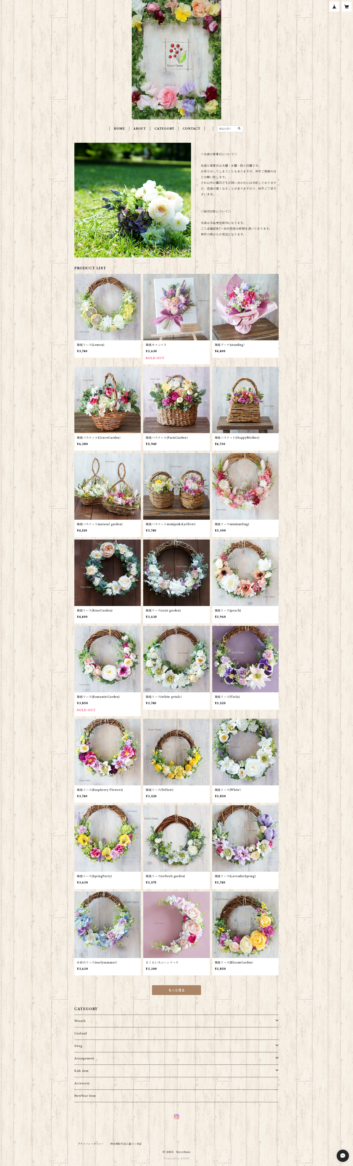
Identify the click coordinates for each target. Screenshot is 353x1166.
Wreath (80, 1021)
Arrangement (84, 1058)
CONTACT (192, 128)
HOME (119, 128)
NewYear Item (85, 1096)
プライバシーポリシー (91, 1143)
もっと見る (176, 990)
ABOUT (139, 128)
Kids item (81, 1071)
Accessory (82, 1083)
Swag (78, 1046)
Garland (80, 1033)
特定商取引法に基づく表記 (126, 1143)
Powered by (172, 1158)
